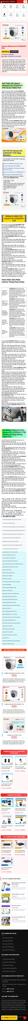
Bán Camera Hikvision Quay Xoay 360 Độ (11, 623)
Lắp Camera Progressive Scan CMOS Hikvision (12, 563)
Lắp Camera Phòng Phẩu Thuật (9, 587)
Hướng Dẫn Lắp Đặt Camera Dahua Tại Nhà (12, 519)
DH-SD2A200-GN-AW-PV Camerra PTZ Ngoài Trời (13, 534)
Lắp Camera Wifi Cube (7, 938)
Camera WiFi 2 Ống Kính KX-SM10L (7, 826)
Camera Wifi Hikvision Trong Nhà (9, 614)
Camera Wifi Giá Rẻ (6, 608)
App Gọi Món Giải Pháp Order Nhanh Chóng (19, 883)
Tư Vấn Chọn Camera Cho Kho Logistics (11, 581)
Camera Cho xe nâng (6, 578)
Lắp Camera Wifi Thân (7, 944)
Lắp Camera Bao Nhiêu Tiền (18, 917)
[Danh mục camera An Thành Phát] (25, 1)
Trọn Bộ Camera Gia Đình (8, 959)
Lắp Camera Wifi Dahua (8, 947)
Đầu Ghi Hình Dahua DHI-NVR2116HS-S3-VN (20, 851)
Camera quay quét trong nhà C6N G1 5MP (20, 767)
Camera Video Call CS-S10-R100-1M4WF (7, 767)
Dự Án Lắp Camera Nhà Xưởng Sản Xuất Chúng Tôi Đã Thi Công (14, 531)
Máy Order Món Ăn (16, 905)
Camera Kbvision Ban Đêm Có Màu (10, 566)
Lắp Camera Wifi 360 (7, 941)
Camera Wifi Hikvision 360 (8, 643)
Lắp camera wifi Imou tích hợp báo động (11, 617)
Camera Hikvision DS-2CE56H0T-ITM (14, 704)
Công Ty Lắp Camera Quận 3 (9, 523)
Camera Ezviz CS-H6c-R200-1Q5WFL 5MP (7, 784)
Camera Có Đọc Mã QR (7, 575)
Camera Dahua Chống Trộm (8, 572)
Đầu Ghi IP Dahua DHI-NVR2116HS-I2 (7, 868)
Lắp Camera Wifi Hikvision (8, 950)
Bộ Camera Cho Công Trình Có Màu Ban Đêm (12, 545)
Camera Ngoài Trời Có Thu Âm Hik (10, 552)
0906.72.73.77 (10, 991)
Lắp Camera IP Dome (7, 569)
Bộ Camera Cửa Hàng (7, 965)
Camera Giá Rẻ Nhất (6, 584)
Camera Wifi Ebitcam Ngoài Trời (9, 611)
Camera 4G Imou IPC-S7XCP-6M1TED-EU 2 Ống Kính (20, 809)
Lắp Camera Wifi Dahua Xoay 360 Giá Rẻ (11, 640)
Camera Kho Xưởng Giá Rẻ (8, 962)
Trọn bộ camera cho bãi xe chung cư (10, 548)
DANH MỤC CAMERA (9, 1)
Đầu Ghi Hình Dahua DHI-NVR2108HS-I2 (6, 851)
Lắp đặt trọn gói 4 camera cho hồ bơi (10, 541)
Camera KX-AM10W (19, 825)
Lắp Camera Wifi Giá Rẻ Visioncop (9, 599)
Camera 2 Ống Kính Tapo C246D (6, 809)
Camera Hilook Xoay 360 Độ (8, 629)
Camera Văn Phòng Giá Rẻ (8, 971)
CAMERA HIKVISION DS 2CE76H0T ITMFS (14, 673)
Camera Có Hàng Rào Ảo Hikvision (10, 561)
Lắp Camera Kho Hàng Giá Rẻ (9, 968)
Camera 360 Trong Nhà (7, 626)
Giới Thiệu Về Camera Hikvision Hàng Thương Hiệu (14, 526)
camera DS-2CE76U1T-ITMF (14, 735)
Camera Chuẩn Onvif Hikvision (9, 558)
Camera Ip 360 (5, 637)
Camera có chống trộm (7, 590)
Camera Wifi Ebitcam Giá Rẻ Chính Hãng (11, 605)
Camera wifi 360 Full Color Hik (8, 555)
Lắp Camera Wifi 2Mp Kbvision (9, 620)
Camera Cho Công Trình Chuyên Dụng (10, 593)
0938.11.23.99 (10, 988)
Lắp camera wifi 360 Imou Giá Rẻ (9, 634)
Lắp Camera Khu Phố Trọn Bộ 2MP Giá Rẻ (11, 537)
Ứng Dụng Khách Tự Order (18, 894)
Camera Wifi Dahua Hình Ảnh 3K (9, 602)
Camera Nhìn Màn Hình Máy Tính (9, 596)
